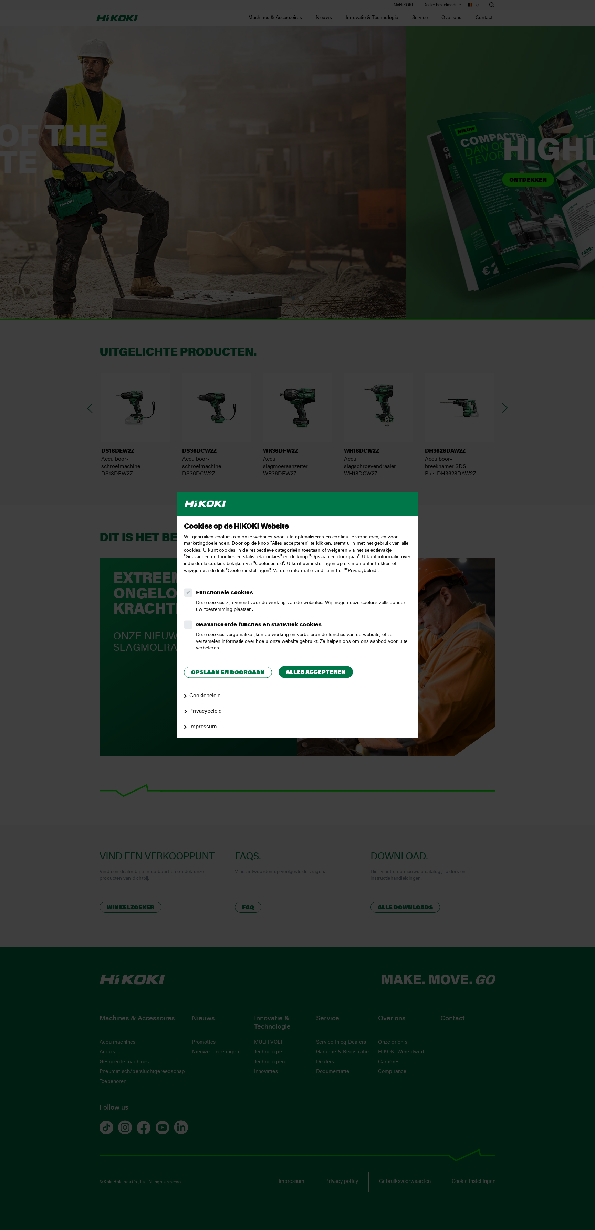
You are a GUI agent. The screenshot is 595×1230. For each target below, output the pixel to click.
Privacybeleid (205, 711)
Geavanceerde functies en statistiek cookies (259, 625)
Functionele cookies (224, 593)
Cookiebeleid (205, 696)
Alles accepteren (316, 672)
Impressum (203, 727)
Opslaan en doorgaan (228, 673)
